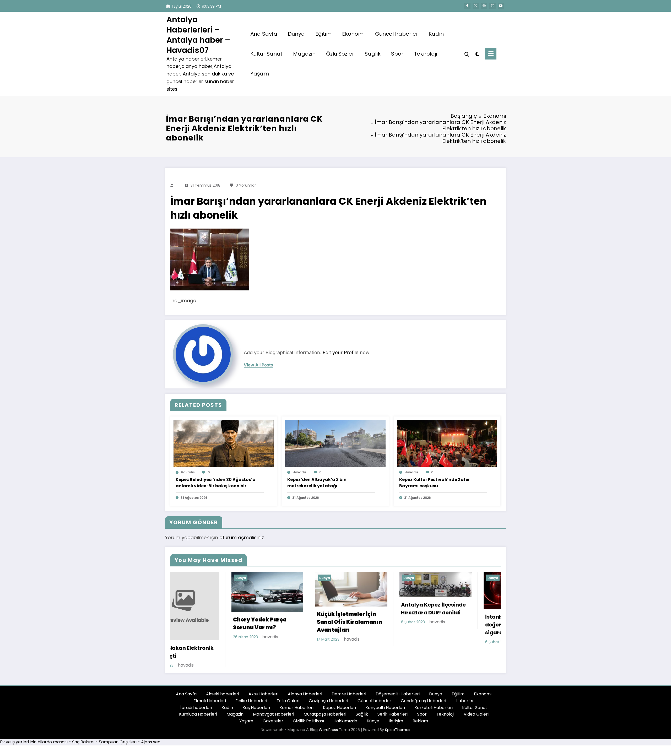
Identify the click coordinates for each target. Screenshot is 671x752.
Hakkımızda (345, 706)
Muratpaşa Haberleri (325, 699)
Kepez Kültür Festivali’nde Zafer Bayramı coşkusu (434, 483)
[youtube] (501, 6)
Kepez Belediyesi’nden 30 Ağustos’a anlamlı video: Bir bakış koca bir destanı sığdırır (216, 483)
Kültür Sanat (266, 53)
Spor (397, 53)
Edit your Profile (341, 352)
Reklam (420, 706)
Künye (373, 706)
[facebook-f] (467, 6)
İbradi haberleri (196, 692)
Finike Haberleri (251, 686)
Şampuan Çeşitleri (118, 727)
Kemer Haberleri (296, 692)
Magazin (304, 53)
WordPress (328, 714)
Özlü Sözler (340, 53)
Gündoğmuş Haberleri (423, 686)
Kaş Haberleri (256, 692)
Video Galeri (476, 699)
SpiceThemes (397, 714)
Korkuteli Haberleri (433, 692)
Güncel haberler (396, 33)
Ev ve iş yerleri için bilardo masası (34, 727)
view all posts (258, 365)
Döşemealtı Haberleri (398, 679)
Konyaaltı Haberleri (385, 692)
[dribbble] (484, 6)
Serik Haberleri (392, 699)
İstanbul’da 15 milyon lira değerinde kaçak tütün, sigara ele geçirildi (416, 624)
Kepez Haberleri (339, 692)
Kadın (436, 33)
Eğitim (323, 33)
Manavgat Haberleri (273, 699)
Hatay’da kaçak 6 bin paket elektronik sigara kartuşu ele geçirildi (497, 627)
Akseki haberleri (222, 679)
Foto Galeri (288, 686)
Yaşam (259, 73)
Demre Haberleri (349, 679)
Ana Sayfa (263, 33)
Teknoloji (425, 53)
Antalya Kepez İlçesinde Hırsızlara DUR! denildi (330, 608)
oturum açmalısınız (241, 537)
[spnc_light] (477, 53)
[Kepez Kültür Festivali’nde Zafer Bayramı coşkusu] (447, 443)
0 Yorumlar (246, 185)
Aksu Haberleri (263, 679)
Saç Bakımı (83, 727)
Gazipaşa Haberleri (328, 686)
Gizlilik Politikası (308, 706)
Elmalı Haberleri (209, 686)
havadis (188, 472)
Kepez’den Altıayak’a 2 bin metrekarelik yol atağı (317, 483)
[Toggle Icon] (490, 53)
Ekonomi (353, 33)
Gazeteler (273, 706)
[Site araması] (466, 54)
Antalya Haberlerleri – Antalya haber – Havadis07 (198, 35)
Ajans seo (150, 727)
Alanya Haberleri (305, 679)
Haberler (465, 686)
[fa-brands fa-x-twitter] (476, 6)
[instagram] (492, 6)
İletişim (396, 706)
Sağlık (373, 53)
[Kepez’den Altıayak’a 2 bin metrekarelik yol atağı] (335, 443)
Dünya (296, 33)
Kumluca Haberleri (198, 699)
